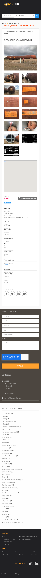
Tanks (5, 509)
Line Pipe (6, 474)
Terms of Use (19, 554)
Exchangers (6, 448)
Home (4, 23)
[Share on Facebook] (6, 293)
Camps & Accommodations (11, 426)
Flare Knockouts (8, 450)
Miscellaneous (14, 23)
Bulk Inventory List (9, 421)
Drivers (5, 442)
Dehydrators (7, 437)
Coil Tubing (6, 429)
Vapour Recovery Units (10, 519)
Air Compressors (8, 413)
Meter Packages (8, 482)
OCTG (5, 490)
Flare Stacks (7, 453)
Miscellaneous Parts (10, 487)
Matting (5, 477)
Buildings (6, 419)
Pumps (5, 498)
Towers (5, 511)
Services (18, 552)
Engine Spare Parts (9, 445)
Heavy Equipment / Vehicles (12, 469)
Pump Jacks (7, 495)
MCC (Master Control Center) (12, 479)
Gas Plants (6, 458)
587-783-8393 (9, 393)
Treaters (5, 514)
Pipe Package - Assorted (10, 493)
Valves (5, 517)
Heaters (6, 466)
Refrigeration (7, 501)
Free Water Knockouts (10, 456)
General (6, 461)
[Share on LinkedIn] (18, 293)
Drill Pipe (5, 440)
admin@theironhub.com (12, 398)
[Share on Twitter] (12, 293)
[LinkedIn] (36, 563)
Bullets (5, 424)
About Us (5, 554)
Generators (7, 464)
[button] (27, 198)
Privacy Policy (33, 554)
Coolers (5, 434)
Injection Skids (7, 472)
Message (4, 338)
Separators (7, 503)
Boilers (5, 416)
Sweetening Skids (8, 506)
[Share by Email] (24, 293)
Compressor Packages (10, 432)
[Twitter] (30, 563)
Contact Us (32, 552)
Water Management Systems (12, 522)
